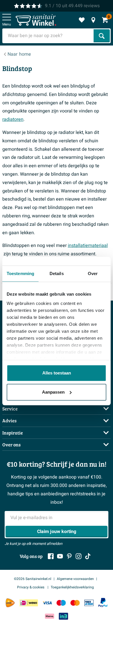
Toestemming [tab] (20, 273)
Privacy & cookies (31, 587)
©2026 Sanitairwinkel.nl (32, 578)
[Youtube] (60, 556)
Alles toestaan (56, 372)
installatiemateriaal (88, 245)
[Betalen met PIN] (89, 603)
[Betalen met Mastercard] (75, 603)
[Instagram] (78, 556)
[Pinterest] (69, 556)
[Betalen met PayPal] (102, 602)
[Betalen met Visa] (47, 603)
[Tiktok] (87, 556)
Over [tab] (93, 273)
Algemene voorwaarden (75, 578)
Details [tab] (57, 273)
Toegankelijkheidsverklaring (72, 587)
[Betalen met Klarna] (49, 616)
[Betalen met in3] (63, 616)
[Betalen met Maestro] (61, 603)
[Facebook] (50, 556)
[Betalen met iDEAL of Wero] (28, 603)
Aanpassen (53, 392)
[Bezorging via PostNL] (10, 603)
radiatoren (12, 119)
